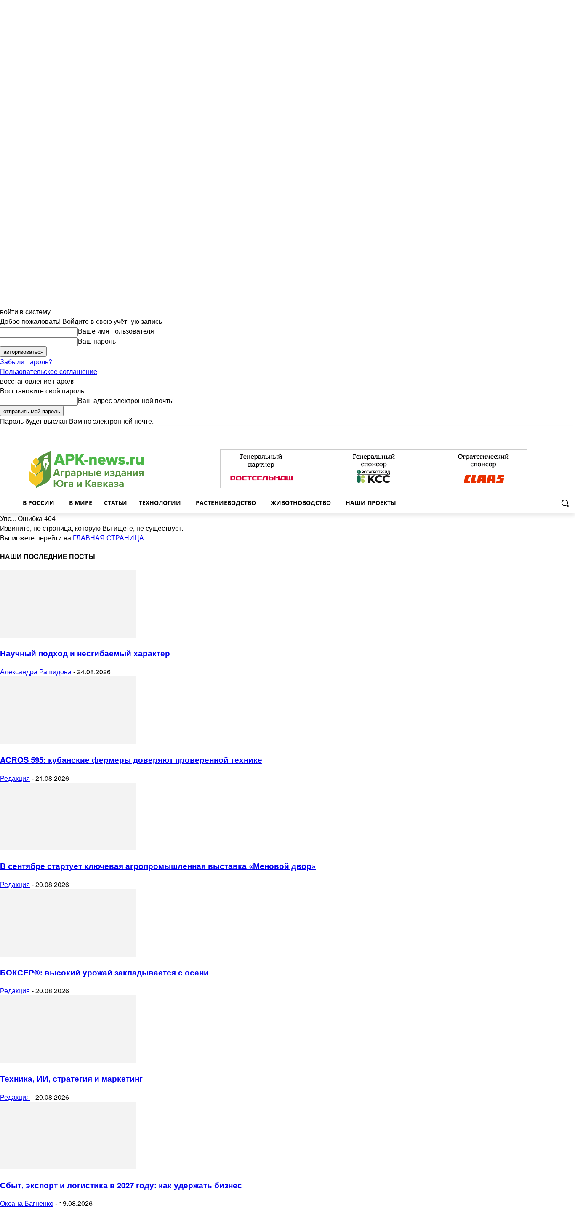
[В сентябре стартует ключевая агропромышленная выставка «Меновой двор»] (68, 848)
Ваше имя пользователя (116, 331)
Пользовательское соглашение (48, 371)
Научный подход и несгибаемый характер (85, 653)
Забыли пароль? (26, 361)
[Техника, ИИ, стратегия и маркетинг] (68, 1060)
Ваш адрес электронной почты (126, 400)
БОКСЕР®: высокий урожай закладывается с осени (104, 972)
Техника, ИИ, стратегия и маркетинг (71, 1078)
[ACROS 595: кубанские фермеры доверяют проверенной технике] (68, 741)
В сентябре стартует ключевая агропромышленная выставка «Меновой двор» (158, 865)
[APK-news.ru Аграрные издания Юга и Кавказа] (86, 469)
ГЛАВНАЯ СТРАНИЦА (108, 538)
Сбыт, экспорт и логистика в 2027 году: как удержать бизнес (121, 1185)
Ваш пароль (97, 341)
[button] (565, 503)
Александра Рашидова (36, 671)
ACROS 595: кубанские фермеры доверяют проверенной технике (131, 759)
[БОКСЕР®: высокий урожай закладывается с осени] (68, 954)
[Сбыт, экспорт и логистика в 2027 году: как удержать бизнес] (68, 1166)
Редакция (15, 778)
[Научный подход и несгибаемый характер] (68, 635)
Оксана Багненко (26, 1203)
